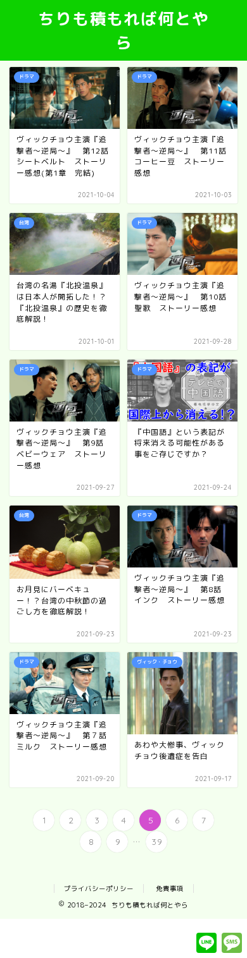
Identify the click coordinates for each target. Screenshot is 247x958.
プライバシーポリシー (99, 888)
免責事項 (170, 888)
